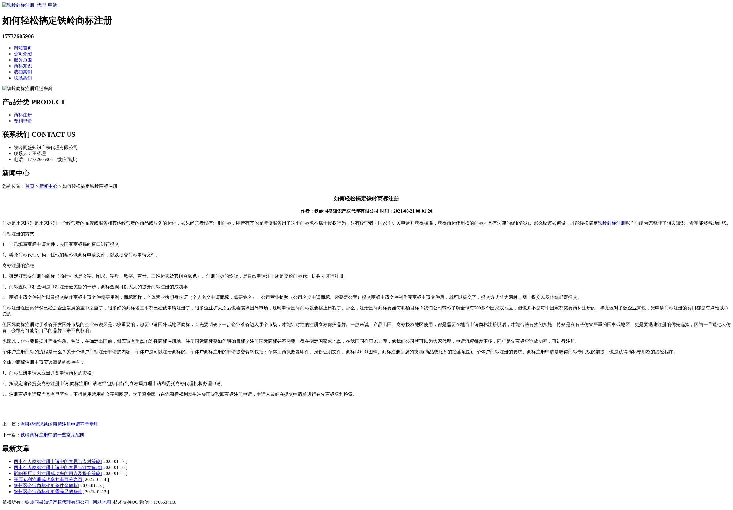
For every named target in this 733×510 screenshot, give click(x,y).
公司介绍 (23, 53)
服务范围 (23, 59)
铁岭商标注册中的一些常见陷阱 (53, 434)
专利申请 (23, 120)
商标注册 (23, 114)
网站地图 (102, 502)
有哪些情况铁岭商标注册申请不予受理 (59, 424)
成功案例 (23, 71)
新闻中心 (48, 186)
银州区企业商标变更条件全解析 (46, 485)
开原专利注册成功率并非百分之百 (48, 479)
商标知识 (23, 65)
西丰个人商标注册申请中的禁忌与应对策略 (57, 461)
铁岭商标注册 (611, 223)
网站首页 (23, 47)
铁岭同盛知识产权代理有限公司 (57, 502)
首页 (29, 186)
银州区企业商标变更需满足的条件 (48, 491)
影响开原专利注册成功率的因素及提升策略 (57, 473)
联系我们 (23, 77)
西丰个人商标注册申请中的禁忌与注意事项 (57, 467)
